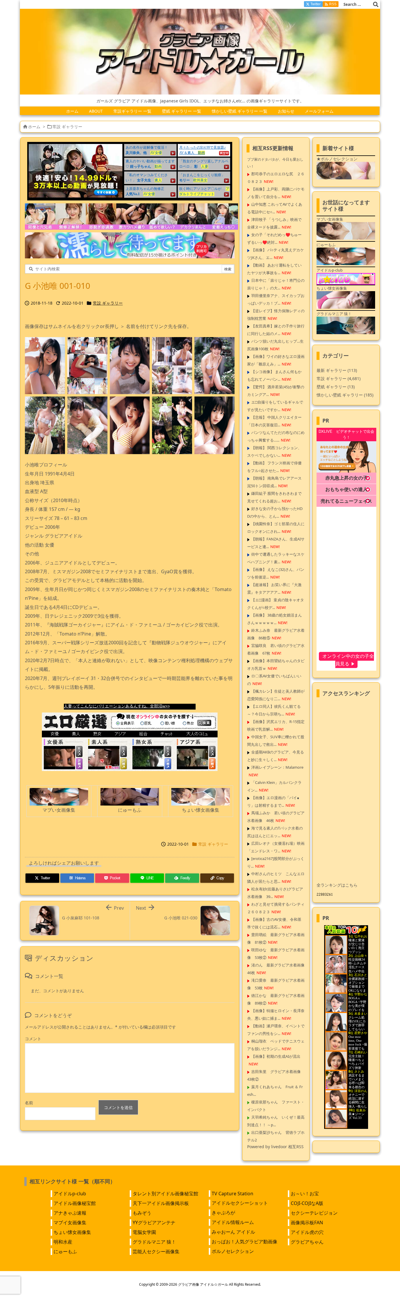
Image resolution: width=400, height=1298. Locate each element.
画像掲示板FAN (307, 1222)
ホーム (34, 126)
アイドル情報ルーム (233, 1222)
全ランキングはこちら (337, 885)
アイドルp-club (70, 1193)
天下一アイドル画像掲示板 (161, 1203)
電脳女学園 (144, 1232)
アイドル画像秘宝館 (75, 1203)
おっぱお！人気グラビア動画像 (244, 1241)
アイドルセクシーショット (240, 1203)
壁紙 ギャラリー (336, 386)
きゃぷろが (223, 1212)
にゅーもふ (65, 1251)
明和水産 (63, 1242)
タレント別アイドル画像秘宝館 (165, 1193)
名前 (29, 1102)
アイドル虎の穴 (307, 1232)
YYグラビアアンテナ (154, 1222)
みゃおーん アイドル (233, 1232)
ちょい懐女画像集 (72, 1232)
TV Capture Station (232, 1193)
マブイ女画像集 (70, 1222)
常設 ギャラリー (67, 126)
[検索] (375, 4)
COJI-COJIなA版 (307, 1203)
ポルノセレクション (233, 1251)
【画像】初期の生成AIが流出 (275, 1056)
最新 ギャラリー (337, 370)
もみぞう (142, 1213)
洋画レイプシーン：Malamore (277, 767)
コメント (33, 1038)
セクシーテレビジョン (314, 1213)
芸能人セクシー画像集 (156, 1251)
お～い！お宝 (305, 1193)
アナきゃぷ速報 (70, 1213)
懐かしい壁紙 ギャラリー (345, 395)
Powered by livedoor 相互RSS (275, 1146)
